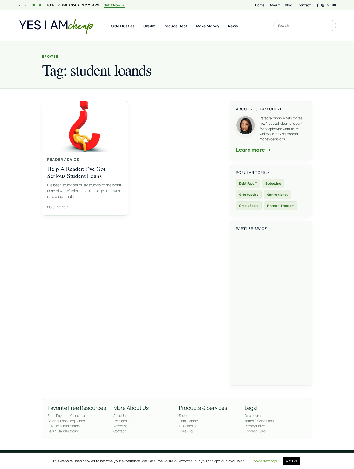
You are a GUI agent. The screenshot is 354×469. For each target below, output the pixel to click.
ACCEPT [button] (291, 461)
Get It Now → (114, 5)
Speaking (186, 431)
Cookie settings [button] (264, 460)
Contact (304, 5)
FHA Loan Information (64, 425)
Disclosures (253, 415)
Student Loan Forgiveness (67, 420)
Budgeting (273, 183)
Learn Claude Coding (63, 431)
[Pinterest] (328, 5)
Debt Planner (188, 420)
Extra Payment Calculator (67, 415)
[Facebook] (318, 5)
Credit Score (248, 205)
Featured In (121, 420)
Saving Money (277, 194)
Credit (149, 26)
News (233, 26)
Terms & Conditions (259, 420)
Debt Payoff (248, 183)
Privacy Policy (255, 425)
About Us (120, 415)
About (275, 5)
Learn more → (253, 149)
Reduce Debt (175, 26)
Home (259, 5)
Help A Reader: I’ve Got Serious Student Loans (76, 172)
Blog (288, 5)
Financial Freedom (280, 205)
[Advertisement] (271, 307)
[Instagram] (322, 5)
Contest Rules (255, 431)
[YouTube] (334, 5)
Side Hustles (123, 26)
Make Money (207, 26)
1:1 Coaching (188, 425)
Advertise (120, 425)
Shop (183, 415)
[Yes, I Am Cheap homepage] (56, 25)
